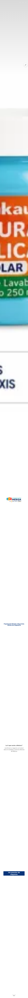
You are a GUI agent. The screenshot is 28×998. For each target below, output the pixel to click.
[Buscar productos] (25, 65)
